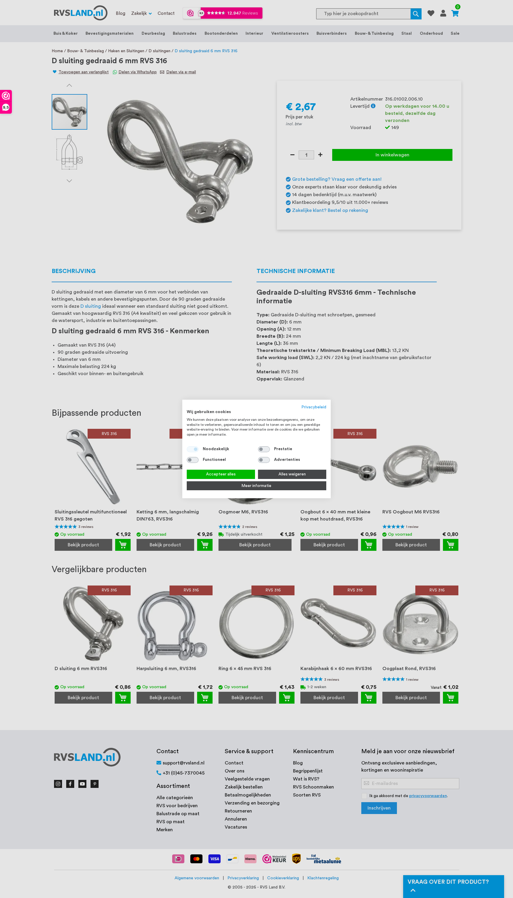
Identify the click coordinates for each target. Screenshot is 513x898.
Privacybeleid (314, 407)
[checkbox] (264, 449)
